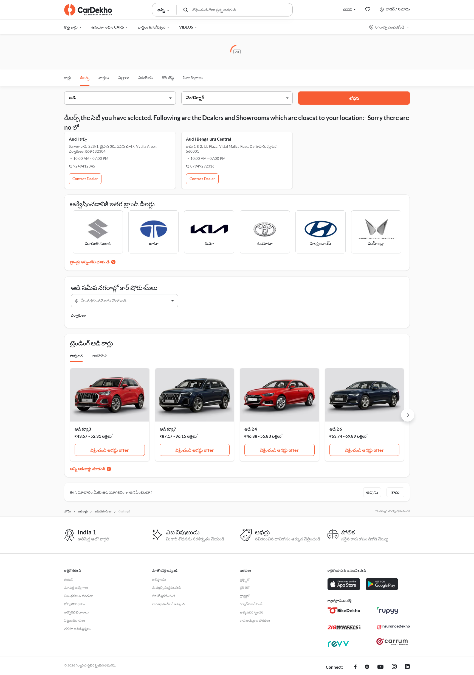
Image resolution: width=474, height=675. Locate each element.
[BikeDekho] (344, 610)
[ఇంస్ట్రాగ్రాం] (394, 667)
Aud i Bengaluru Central (208, 138)
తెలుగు (347, 9)
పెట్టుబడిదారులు (74, 620)
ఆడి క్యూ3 (83, 428)
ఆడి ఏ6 (335, 428)
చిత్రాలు (123, 77)
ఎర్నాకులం (78, 315)
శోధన (354, 98)
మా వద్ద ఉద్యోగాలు (76, 587)
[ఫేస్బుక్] (355, 667)
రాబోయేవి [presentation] (99, 355)
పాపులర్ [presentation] (76, 355)
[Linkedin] (407, 667)
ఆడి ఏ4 (250, 428)
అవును (372, 492)
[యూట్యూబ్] (380, 667)
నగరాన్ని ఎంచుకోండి (389, 27)
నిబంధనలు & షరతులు (78, 596)
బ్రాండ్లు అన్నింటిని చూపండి (89, 262)
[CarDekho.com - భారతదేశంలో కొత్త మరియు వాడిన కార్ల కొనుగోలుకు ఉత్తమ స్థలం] (88, 10)
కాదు (395, 492)
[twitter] (367, 667)
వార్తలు (103, 77)
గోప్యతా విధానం (74, 604)
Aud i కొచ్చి (78, 138)
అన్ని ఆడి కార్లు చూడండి (87, 468)
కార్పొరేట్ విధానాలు (76, 612)
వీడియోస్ (145, 77)
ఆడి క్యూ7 (168, 428)
